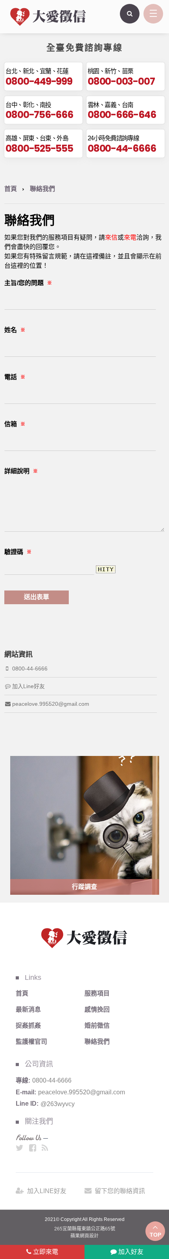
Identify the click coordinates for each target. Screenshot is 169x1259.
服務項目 (97, 993)
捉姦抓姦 (28, 1025)
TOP (155, 1235)
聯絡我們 (97, 1041)
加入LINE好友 (46, 1191)
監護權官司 (31, 1041)
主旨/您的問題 (28, 283)
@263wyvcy (57, 1103)
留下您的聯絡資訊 (120, 1191)
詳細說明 (21, 471)
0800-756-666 (39, 114)
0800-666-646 (122, 114)
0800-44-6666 (122, 148)
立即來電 (44, 1251)
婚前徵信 (97, 1025)
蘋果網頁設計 (84, 1236)
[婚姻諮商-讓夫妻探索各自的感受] (48, 16)
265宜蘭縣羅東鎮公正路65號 (84, 1229)
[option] (84, 825)
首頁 (10, 188)
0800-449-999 (39, 81)
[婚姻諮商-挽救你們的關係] (84, 937)
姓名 (14, 330)
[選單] (153, 14)
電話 (14, 377)
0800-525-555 (39, 148)
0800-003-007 (121, 81)
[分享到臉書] (32, 1148)
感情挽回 (97, 1009)
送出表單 (36, 597)
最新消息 (28, 1009)
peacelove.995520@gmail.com (50, 704)
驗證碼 (17, 552)
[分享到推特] (20, 1148)
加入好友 (130, 1251)
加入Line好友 (28, 686)
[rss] (45, 1148)
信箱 (14, 424)
